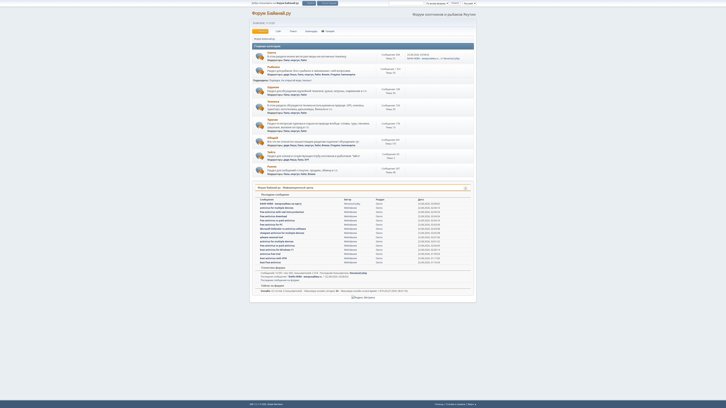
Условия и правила (455, 404)
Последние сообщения (275, 194)
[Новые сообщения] (260, 56)
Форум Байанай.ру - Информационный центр (285, 187)
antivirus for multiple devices (276, 207)
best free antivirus (270, 262)
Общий (272, 138)
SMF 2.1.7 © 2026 (258, 404)
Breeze (325, 74)
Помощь (439, 404)
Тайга (271, 152)
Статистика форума (273, 267)
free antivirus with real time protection (282, 212)
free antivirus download (273, 216)
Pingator (335, 74)
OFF (307, 159)
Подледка (274, 80)
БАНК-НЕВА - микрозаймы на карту (281, 203)
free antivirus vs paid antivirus (277, 220)
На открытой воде (291, 80)
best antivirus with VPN (273, 258)
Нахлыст (307, 80)
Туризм (272, 119)
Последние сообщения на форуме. (280, 280)
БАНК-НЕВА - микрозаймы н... (423, 58)
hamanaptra (348, 74)
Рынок (272, 166)
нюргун (295, 60)
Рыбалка (273, 67)
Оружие (273, 87)
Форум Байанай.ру (271, 13)
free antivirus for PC (271, 224)
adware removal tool (271, 237)
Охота (271, 52)
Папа (286, 60)
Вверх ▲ (472, 404)
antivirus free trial (270, 254)
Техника (273, 101)
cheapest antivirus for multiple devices (282, 233)
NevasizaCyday (452, 58)
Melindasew (350, 207)
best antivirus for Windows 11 (277, 249)
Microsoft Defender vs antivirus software (283, 228)
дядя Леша (290, 74)
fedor (304, 60)
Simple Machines (275, 404)
